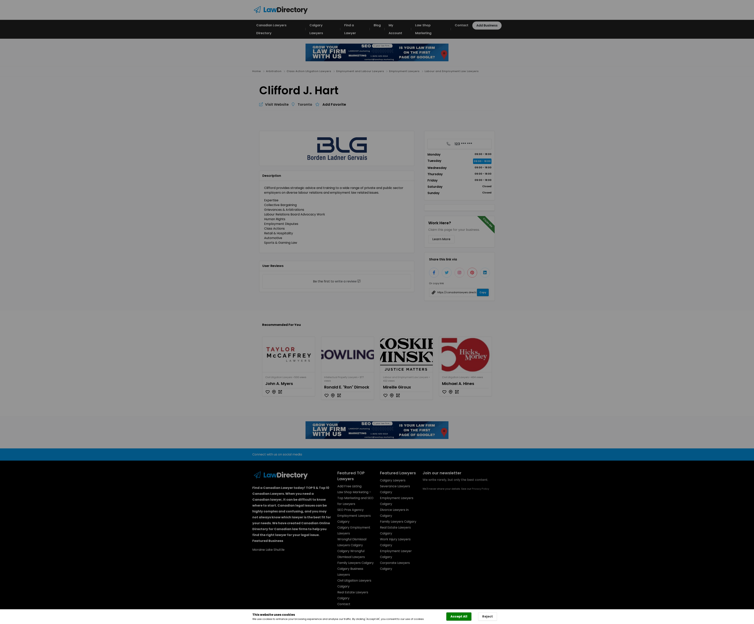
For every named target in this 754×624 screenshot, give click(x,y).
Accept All (458, 616)
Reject (487, 616)
